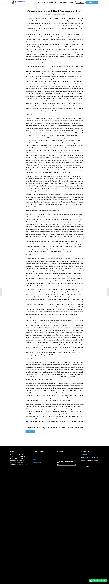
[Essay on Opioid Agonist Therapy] (1, 292)
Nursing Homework (37, 462)
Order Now (30, 431)
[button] (98, 580)
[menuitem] (38, 2)
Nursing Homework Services (39, 456)
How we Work (36, 454)
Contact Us (35, 459)
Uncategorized (56, 14)
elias (64, 14)
